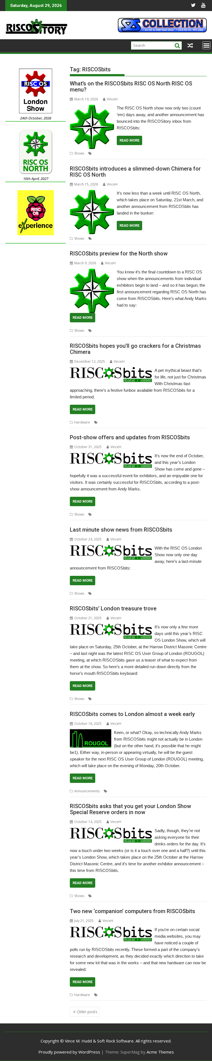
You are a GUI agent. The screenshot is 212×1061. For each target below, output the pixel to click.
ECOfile (104, 994)
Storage (163, 994)
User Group (193, 791)
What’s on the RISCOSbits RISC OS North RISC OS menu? (131, 86)
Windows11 (180, 994)
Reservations (127, 895)
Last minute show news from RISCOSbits (121, 529)
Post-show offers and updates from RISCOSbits (130, 437)
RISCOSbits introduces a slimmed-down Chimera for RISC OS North (135, 171)
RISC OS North (104, 153)
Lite (111, 238)
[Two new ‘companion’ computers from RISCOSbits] (111, 929)
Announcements (87, 791)
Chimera (100, 238)
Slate (194, 593)
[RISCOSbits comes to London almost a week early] (90, 732)
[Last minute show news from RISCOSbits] (111, 548)
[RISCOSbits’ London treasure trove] (111, 627)
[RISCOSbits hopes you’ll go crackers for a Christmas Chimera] (111, 370)
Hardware (82, 422)
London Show (104, 895)
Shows (79, 153)
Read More (129, 140)
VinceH (112, 99)
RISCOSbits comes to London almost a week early (132, 714)
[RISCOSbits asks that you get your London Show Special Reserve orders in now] (111, 830)
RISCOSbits (125, 153)
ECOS (117, 994)
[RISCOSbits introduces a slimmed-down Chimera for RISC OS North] (92, 193)
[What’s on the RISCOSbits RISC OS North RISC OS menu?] (92, 108)
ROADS (151, 514)
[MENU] (206, 45)
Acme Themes (160, 1052)
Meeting (129, 791)
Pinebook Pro (148, 593)
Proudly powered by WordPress (69, 1052)
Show (140, 153)
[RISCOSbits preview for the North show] (92, 272)
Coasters (100, 514)
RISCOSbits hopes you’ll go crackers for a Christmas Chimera (135, 349)
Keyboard (117, 514)
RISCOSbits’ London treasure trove (113, 608)
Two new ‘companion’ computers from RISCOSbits (132, 911)
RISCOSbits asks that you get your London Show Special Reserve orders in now (130, 809)
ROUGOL (164, 791)
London (129, 593)
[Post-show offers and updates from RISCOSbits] (111, 456)
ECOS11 (129, 994)
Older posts (87, 1011)
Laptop (115, 593)
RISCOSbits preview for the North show (119, 253)
